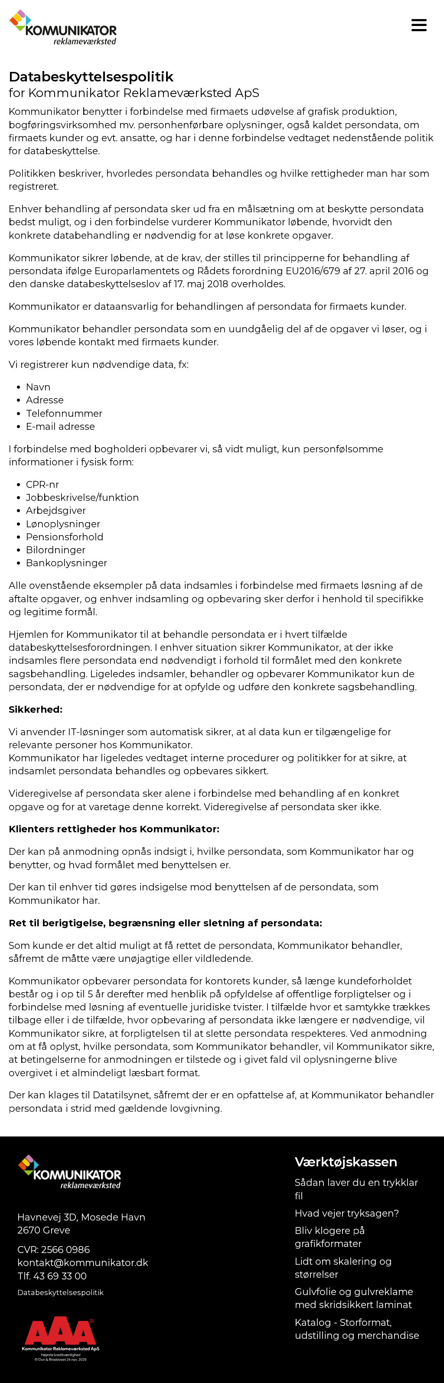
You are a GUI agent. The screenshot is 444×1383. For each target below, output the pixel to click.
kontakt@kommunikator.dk (82, 1262)
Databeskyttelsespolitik (60, 1292)
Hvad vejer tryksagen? (347, 1213)
